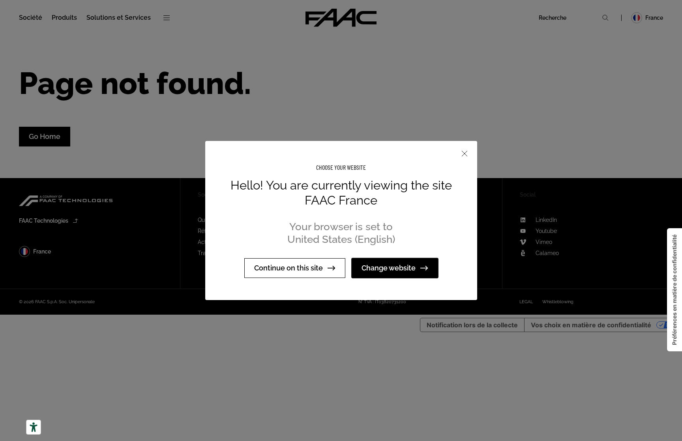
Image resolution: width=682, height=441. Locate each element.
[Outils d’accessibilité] (33, 427)
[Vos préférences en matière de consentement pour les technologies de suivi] (674, 289)
